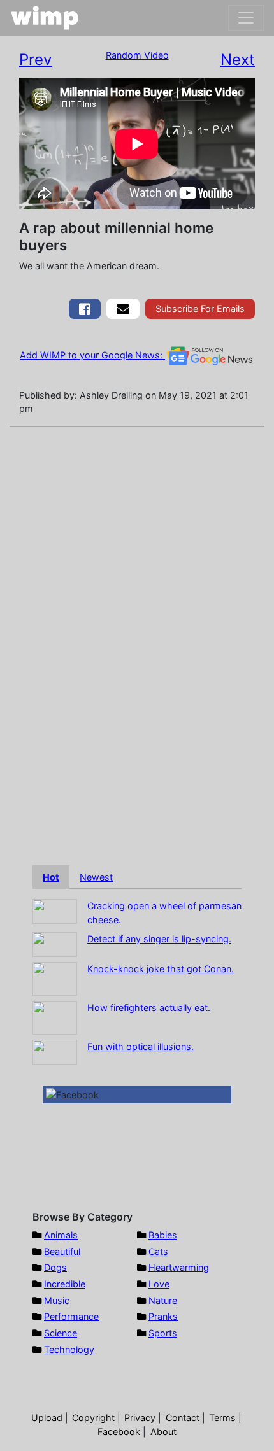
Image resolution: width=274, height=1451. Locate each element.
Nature (162, 1300)
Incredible (64, 1283)
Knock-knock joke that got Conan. (160, 968)
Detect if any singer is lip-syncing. (159, 938)
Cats (158, 1251)
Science (60, 1332)
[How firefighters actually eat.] (54, 1016)
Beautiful (62, 1251)
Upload (46, 1417)
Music (56, 1300)
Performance (71, 1316)
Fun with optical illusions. (140, 1046)
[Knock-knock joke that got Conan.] (54, 977)
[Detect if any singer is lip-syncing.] (54, 943)
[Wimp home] (45, 18)
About (163, 1431)
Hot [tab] (51, 877)
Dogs (55, 1267)
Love (158, 1283)
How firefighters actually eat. (148, 1007)
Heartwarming (178, 1267)
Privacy (139, 1417)
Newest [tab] (96, 877)
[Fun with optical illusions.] (54, 1050)
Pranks (163, 1316)
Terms (222, 1417)
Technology (69, 1349)
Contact (182, 1417)
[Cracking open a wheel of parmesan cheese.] (54, 910)
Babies (162, 1234)
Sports (162, 1332)
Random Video (137, 55)
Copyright (93, 1417)
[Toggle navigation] (246, 18)
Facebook (118, 1431)
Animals (61, 1234)
